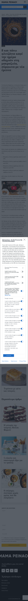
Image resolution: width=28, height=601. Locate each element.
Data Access (14, 361)
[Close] (24, 240)
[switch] (22, 271)
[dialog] (14, 300)
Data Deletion (5, 361)
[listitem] (14, 268)
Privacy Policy (22, 361)
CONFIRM (8, 355)
